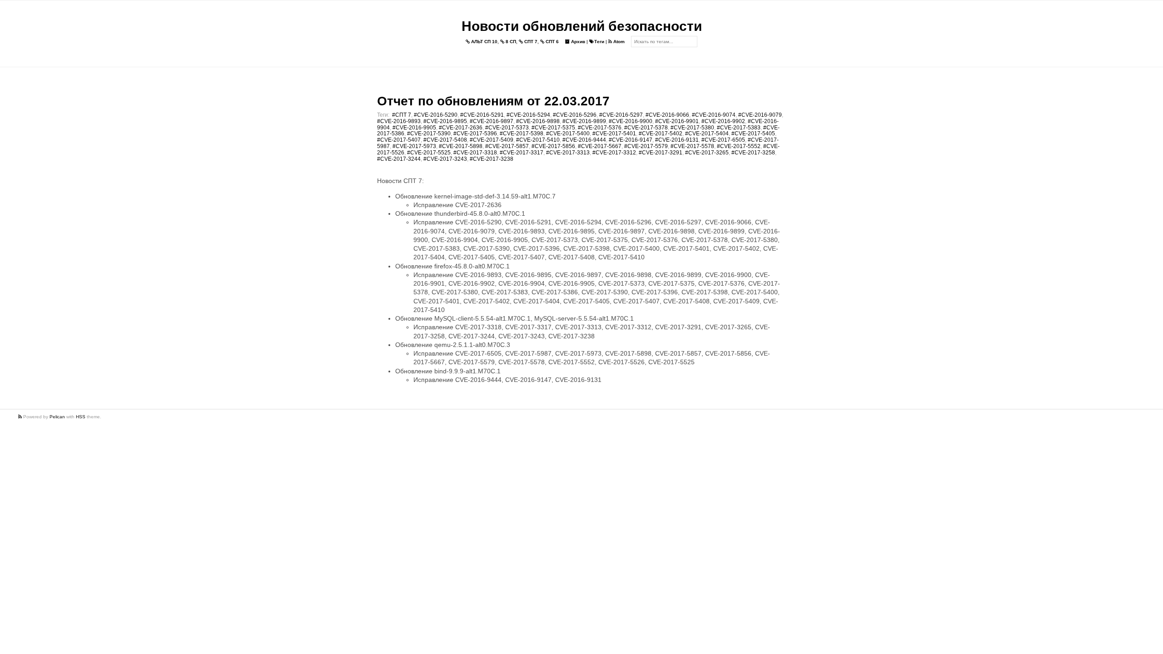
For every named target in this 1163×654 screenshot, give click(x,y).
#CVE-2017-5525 (429, 152)
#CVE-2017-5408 (445, 140)
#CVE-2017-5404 (707, 133)
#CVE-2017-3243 (445, 159)
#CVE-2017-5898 (460, 146)
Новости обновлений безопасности (582, 26)
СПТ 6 (551, 41)
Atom (618, 41)
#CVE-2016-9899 (584, 121)
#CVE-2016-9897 (491, 121)
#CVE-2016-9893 (399, 121)
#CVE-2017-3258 (753, 152)
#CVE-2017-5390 (429, 133)
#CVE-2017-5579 (646, 146)
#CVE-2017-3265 (707, 152)
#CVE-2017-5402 (660, 133)
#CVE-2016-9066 (667, 115)
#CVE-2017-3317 (521, 152)
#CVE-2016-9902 (723, 121)
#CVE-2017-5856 (553, 146)
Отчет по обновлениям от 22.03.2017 (493, 101)
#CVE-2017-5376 (599, 127)
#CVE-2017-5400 (568, 133)
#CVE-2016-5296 (574, 115)
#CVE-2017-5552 (738, 146)
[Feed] (20, 416)
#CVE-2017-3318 (475, 152)
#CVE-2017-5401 (614, 133)
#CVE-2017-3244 (399, 159)
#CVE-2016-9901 (677, 121)
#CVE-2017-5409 (491, 140)
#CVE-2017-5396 (475, 133)
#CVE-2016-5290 (435, 115)
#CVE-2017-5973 (414, 146)
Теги (599, 41)
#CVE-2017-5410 (538, 140)
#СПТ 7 (401, 115)
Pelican (57, 416)
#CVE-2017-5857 (507, 146)
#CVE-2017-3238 (491, 159)
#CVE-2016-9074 (714, 115)
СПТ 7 (530, 41)
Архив (577, 41)
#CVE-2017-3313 (568, 152)
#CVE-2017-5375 (553, 127)
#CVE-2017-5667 (599, 146)
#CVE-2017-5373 (507, 127)
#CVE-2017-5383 (738, 127)
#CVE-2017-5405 (753, 133)
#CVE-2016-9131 (677, 140)
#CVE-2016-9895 (445, 121)
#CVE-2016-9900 (630, 121)
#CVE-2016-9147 (630, 140)
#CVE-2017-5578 (692, 146)
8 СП (510, 41)
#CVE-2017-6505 (723, 140)
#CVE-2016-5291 (482, 115)
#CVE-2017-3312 (614, 152)
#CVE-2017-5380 (692, 127)
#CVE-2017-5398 (521, 133)
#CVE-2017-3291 (660, 152)
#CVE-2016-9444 (584, 140)
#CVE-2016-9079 (760, 115)
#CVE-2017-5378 (646, 127)
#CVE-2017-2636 (460, 127)
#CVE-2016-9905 (414, 127)
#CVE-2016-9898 (538, 121)
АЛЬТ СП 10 (483, 41)
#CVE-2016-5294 (528, 115)
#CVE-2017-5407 (399, 140)
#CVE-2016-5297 (621, 115)
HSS (80, 416)
